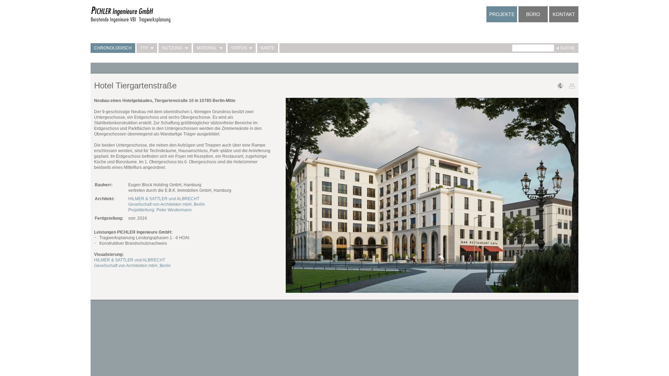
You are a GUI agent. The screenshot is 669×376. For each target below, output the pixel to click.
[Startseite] (131, 21)
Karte (268, 48)
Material (207, 48)
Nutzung (172, 48)
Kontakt (564, 14)
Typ (144, 48)
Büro (533, 14)
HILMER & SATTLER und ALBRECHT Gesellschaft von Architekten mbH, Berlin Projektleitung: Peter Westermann (166, 204)
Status (239, 48)
